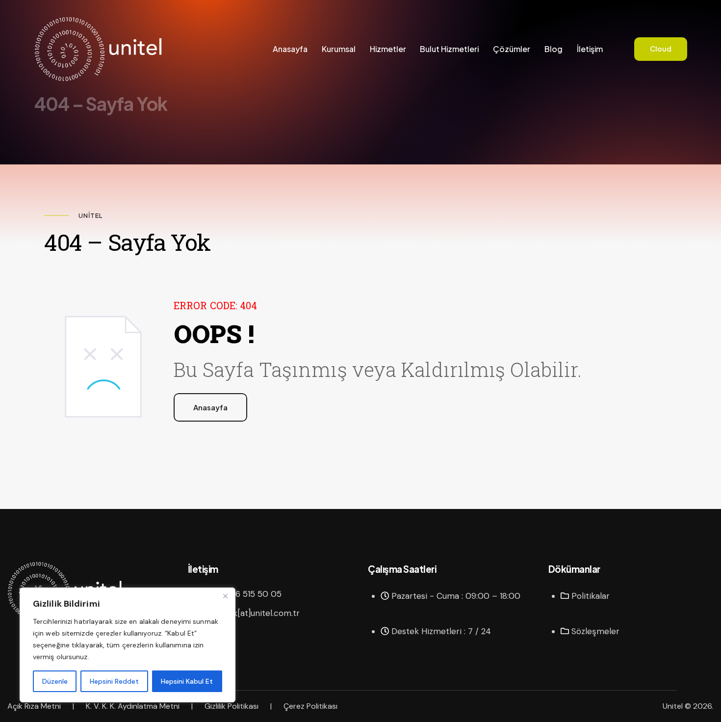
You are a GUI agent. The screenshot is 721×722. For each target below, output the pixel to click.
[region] (127, 645)
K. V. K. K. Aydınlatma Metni (133, 706)
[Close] (225, 596)
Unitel (673, 706)
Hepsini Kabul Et (187, 681)
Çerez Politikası (310, 706)
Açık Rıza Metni (34, 706)
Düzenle (55, 681)
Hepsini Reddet (114, 681)
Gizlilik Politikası (231, 706)
